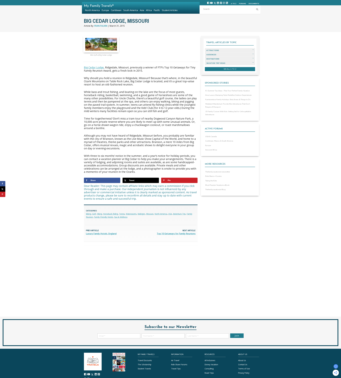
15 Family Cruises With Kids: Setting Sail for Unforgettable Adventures (228, 113)
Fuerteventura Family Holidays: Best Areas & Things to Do (228, 99)
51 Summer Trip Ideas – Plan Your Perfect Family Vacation (227, 91)
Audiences (211, 55)
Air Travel (175, 360)
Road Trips (209, 372)
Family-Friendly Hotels (103, 217)
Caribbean (116, 10)
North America (161, 214)
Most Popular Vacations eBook (217, 185)
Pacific (157, 10)
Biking (88, 214)
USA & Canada (211, 136)
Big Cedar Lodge (94, 67)
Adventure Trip (179, 214)
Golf (94, 214)
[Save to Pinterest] (2, 194)
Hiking (99, 214)
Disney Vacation (211, 364)
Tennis (122, 214)
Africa (149, 10)
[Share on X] (2, 189)
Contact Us (242, 364)
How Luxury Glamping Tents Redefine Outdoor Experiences (228, 95)
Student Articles (170, 10)
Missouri (149, 214)
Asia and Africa (211, 150)
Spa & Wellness (120, 217)
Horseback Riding (110, 214)
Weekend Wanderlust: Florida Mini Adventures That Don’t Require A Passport (227, 105)
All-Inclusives (210, 360)
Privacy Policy (243, 372)
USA (170, 214)
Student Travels (144, 368)
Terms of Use (244, 368)
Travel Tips (176, 368)
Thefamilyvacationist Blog (215, 189)
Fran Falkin (100, 25)
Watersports (131, 214)
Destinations (212, 59)
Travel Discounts (145, 360)
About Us (242, 360)
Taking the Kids (211, 181)
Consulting (209, 368)
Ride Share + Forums (213, 176)
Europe (208, 145)
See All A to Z (230, 69)
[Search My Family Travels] (257, 9)
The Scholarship (144, 364)
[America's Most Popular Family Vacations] (119, 362)
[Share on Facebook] (2, 183)
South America (130, 10)
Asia (142, 10)
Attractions (212, 50)
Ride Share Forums (179, 364)
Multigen (141, 214)
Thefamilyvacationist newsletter (217, 172)
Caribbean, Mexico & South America (219, 141)
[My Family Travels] (93, 361)
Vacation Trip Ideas (215, 63)
